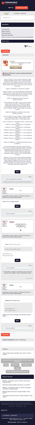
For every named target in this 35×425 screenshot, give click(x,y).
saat (21, 353)
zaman (5, 354)
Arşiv (25, 406)
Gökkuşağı (12, 179)
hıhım (7, 267)
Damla (7, 179)
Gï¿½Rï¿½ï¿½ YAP (21, 7)
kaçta (12, 353)
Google (17, 368)
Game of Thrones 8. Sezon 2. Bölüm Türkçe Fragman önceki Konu (17, 361)
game (4, 353)
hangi (8, 353)
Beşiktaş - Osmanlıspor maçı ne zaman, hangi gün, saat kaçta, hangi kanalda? (16, 388)
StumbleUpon (26, 365)
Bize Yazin (12, 406)
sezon (24, 353)
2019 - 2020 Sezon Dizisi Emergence (17, 371)
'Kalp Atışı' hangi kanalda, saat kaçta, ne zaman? (16, 385)
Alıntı (17, 171)
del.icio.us (15, 365)
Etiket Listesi (5, 41)
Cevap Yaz (5, 51)
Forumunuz (19, 406)
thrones (29, 353)
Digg (6, 365)
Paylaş (30, 176)
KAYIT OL (10, 7)
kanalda (16, 353)
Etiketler (5, 349)
